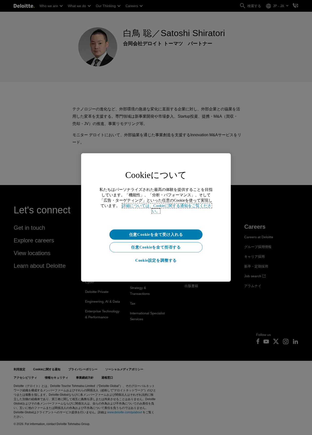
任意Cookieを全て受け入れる (156, 234)
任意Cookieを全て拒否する (156, 247)
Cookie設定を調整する (156, 260)
